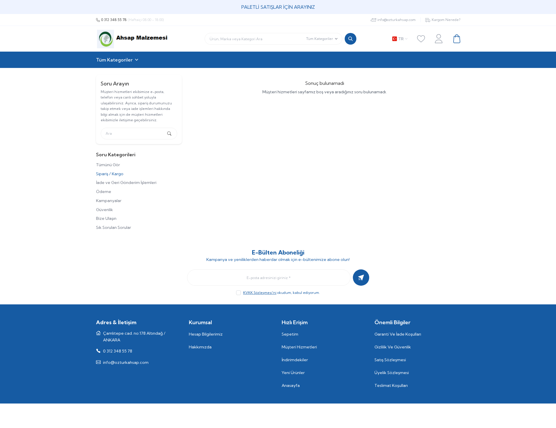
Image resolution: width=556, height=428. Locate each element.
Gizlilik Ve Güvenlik (392, 347)
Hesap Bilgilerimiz (206, 334)
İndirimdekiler (295, 359)
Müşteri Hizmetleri (299, 347)
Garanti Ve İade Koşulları (397, 334)
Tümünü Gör (108, 164)
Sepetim (290, 334)
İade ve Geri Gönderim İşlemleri (126, 182)
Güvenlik (104, 209)
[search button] (350, 39)
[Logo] (132, 38)
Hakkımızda (200, 347)
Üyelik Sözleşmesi (391, 372)
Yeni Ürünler (293, 372)
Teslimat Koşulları (391, 385)
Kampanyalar (108, 200)
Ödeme (103, 191)
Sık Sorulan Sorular (113, 227)
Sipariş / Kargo (109, 173)
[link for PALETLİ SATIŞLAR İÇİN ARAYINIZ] (278, 7)
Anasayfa (291, 385)
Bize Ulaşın (106, 218)
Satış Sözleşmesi (390, 359)
